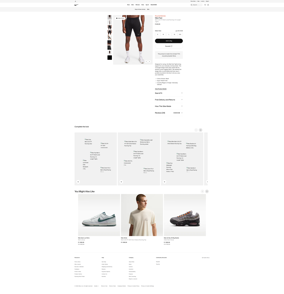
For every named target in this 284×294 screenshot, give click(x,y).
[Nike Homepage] (77, 5)
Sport (147, 4)
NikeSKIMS (154, 4)
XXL (180, 34)
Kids (142, 4)
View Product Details (160, 88)
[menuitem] (199, 1)
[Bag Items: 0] (208, 5)
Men (132, 4)
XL (174, 34)
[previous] (196, 130)
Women (138, 4)
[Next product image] (149, 61)
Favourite (167, 46)
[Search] (191, 5)
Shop (148, 9)
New (128, 4)
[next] (200, 130)
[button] (109, 22)
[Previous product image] (146, 61)
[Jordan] (75, 1)
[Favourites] (205, 5)
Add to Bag (169, 41)
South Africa (206, 257)
